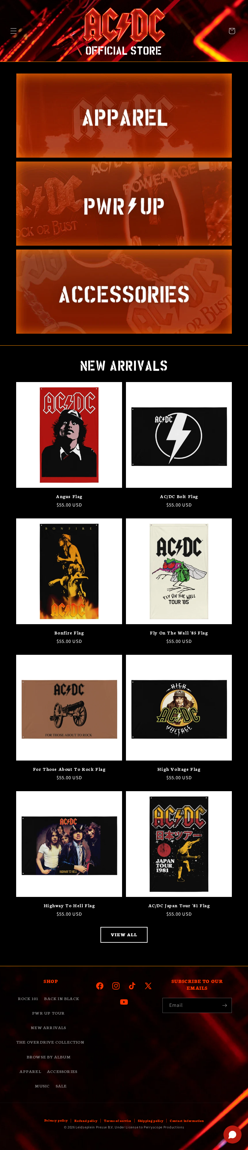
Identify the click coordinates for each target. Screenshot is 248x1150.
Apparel (30, 1071)
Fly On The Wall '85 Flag (179, 633)
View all (124, 934)
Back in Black (61, 998)
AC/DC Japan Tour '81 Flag (179, 905)
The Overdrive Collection (50, 1042)
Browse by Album (48, 1056)
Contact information (187, 1120)
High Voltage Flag (178, 769)
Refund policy (86, 1120)
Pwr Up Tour (48, 1013)
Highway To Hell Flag (69, 905)
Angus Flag (69, 496)
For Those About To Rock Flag (69, 769)
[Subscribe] (224, 1005)
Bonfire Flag (69, 633)
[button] (13, 31)
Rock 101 (28, 998)
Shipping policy (151, 1120)
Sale (61, 1085)
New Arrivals (48, 1027)
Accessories (62, 1071)
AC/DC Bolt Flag (179, 496)
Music (42, 1085)
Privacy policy (56, 1120)
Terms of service (117, 1120)
